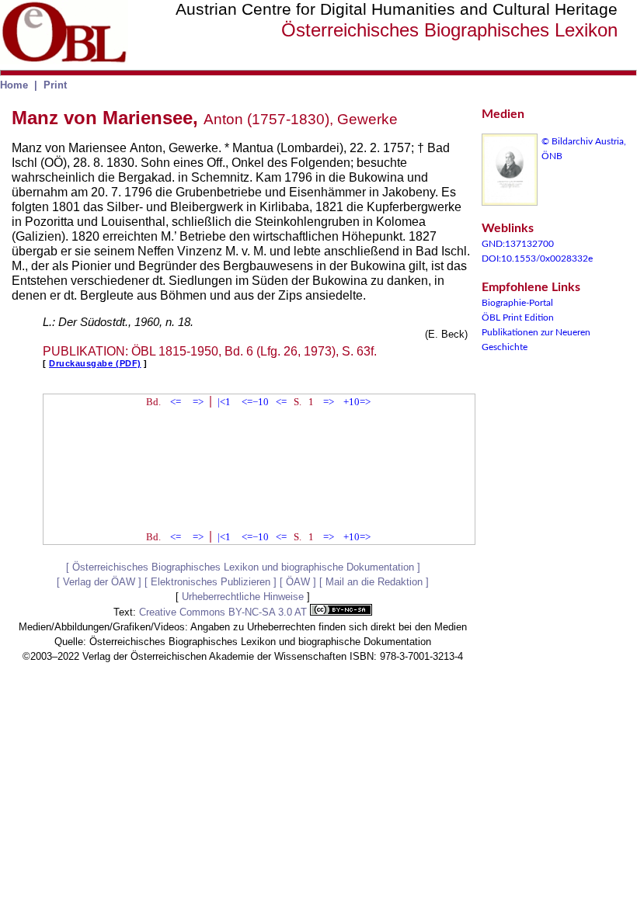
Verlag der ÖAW (99, 582)
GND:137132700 (518, 243)
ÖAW (298, 582)
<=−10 (255, 402)
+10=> (357, 402)
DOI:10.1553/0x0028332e (537, 258)
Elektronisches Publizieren (210, 582)
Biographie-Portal (517, 302)
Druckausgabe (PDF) (95, 363)
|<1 (224, 402)
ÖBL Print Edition (518, 317)
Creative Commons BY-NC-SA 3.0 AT (224, 612)
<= (175, 402)
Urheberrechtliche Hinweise (243, 596)
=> (198, 402)
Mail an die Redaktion (374, 582)
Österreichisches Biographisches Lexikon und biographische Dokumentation (243, 567)
